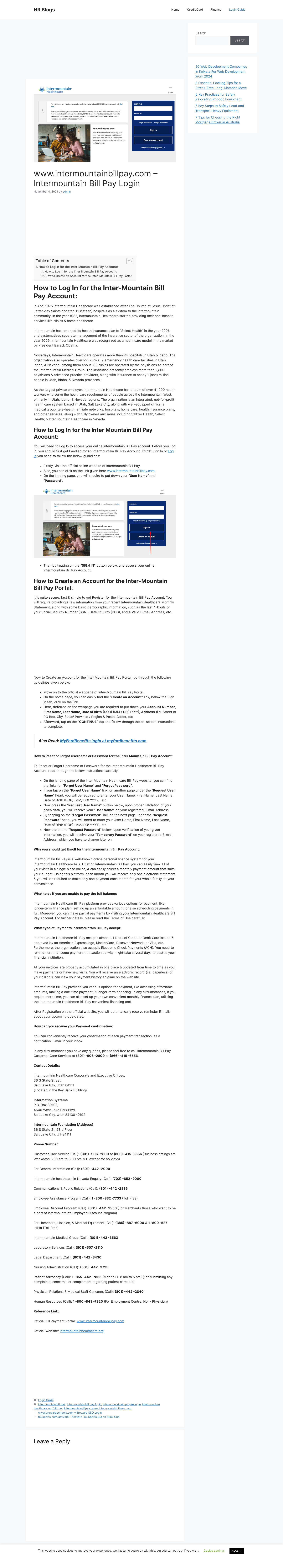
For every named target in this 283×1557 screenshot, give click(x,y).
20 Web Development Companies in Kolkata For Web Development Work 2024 (221, 71)
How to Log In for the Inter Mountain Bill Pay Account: (81, 271)
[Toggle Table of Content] (127, 261)
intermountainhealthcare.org (82, 1331)
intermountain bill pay (51, 1404)
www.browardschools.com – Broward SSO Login (70, 1412)
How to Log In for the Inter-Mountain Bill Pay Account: (78, 267)
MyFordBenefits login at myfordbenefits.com (103, 740)
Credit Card (195, 9)
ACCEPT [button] (237, 1550)
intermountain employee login (122, 1404)
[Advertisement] (105, 50)
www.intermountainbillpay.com (131, 471)
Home (175, 9)
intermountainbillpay (77, 1408)
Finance (216, 9)
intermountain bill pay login (84, 1404)
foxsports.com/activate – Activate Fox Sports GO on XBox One (78, 1416)
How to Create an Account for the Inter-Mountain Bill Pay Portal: (88, 276)
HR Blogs (44, 10)
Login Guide (237, 9)
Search (200, 33)
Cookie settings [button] (214, 1550)
